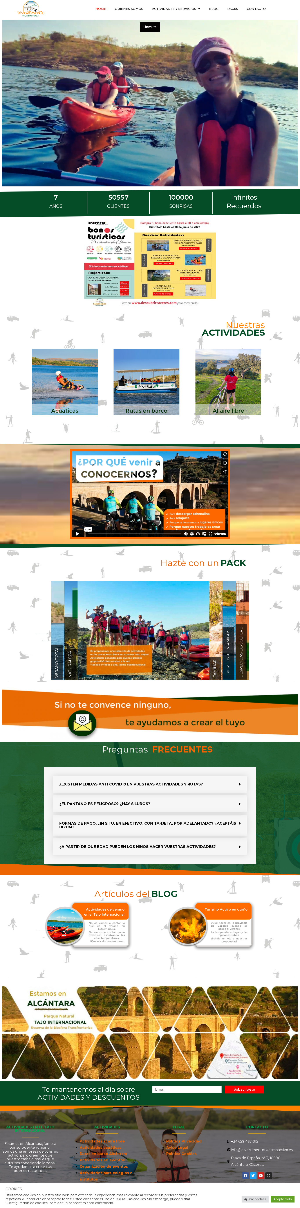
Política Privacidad (184, 1141)
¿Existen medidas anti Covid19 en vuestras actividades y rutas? (131, 784)
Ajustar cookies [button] (255, 1199)
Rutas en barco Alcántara (103, 1154)
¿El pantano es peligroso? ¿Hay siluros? (104, 804)
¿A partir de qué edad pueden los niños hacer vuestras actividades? (137, 846)
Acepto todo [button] (282, 1199)
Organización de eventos (104, 1166)
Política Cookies (181, 1154)
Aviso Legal (177, 1148)
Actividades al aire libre (102, 1141)
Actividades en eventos (102, 1160)
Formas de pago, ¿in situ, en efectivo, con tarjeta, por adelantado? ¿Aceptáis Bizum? (147, 825)
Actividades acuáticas (100, 1148)
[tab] (150, 784)
